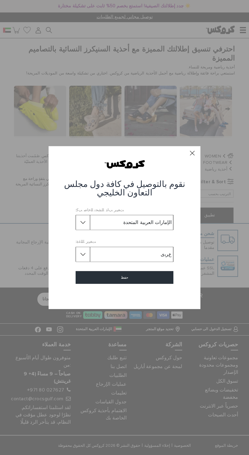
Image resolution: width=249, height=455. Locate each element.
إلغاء (125, 295)
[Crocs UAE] (124, 164)
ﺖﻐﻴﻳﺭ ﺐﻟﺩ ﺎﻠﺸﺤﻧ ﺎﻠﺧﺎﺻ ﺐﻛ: (100, 210)
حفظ (124, 277)
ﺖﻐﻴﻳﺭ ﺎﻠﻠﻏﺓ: (86, 242)
